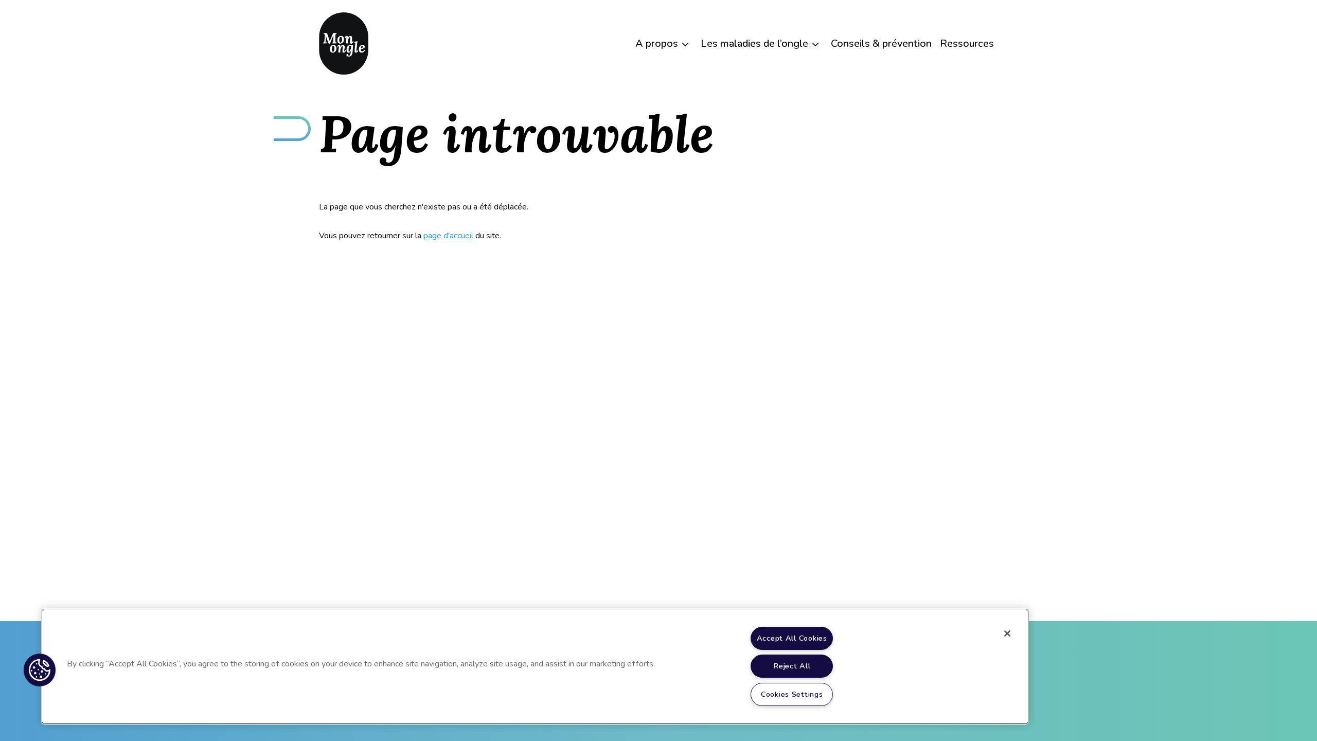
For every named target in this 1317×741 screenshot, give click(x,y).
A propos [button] (656, 43)
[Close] (1007, 633)
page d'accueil (448, 235)
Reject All (791, 666)
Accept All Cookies (792, 638)
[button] (39, 670)
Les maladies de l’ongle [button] (754, 43)
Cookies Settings (792, 694)
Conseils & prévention (881, 43)
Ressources (967, 43)
